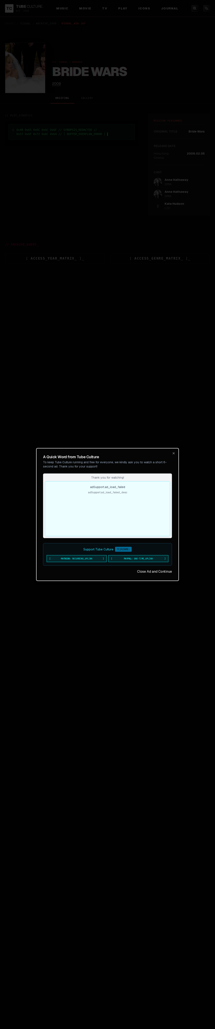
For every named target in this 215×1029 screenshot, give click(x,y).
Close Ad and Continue (154, 571)
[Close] (173, 453)
